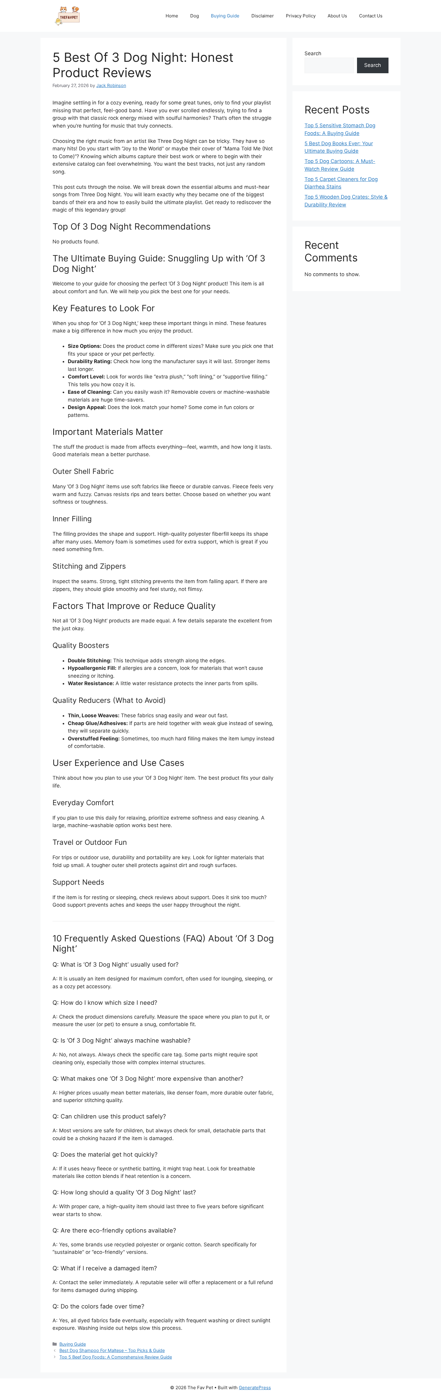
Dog (194, 16)
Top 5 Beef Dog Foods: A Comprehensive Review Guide (115, 1356)
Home (172, 16)
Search (312, 53)
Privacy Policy (301, 16)
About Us (337, 16)
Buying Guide (225, 16)
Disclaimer (262, 16)
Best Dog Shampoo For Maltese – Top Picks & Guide (112, 1350)
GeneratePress (255, 1387)
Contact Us (370, 16)
